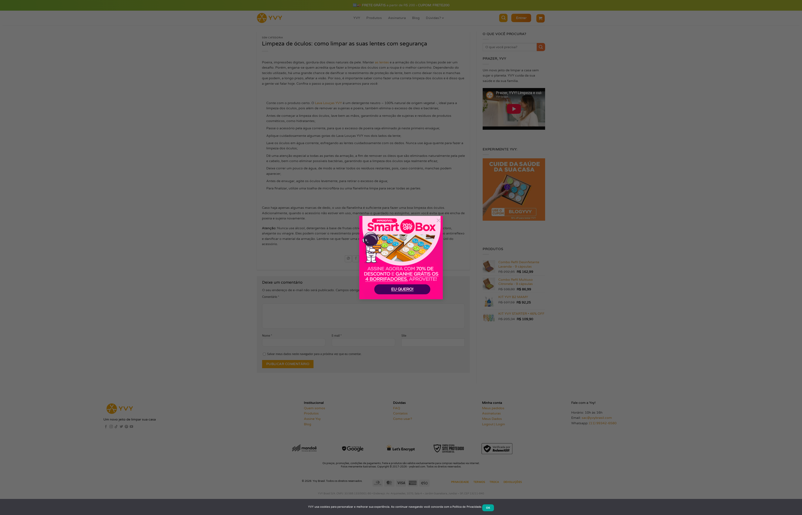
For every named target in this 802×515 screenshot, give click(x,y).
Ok (488, 507)
